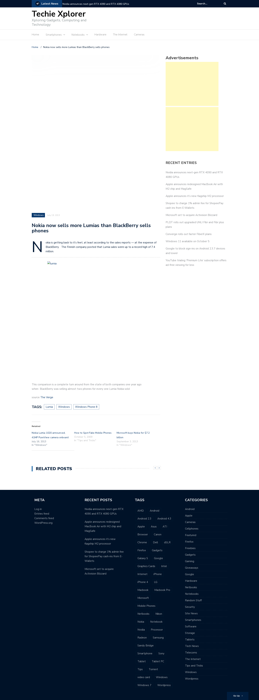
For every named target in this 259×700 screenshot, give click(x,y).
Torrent (153, 669)
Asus (154, 526)
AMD (140, 510)
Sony (161, 653)
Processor (157, 629)
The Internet (120, 34)
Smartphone (144, 653)
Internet (142, 574)
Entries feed (41, 513)
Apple (141, 526)
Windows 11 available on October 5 (187, 241)
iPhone (157, 574)
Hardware (100, 34)
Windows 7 (144, 685)
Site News (191, 613)
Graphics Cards (146, 566)
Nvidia (141, 629)
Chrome (142, 542)
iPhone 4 (142, 582)
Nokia (140, 621)
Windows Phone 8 (86, 407)
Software (190, 626)
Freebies (190, 548)
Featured (190, 535)
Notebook (156, 621)
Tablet (141, 661)
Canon (157, 534)
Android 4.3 (164, 518)
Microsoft (143, 598)
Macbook (142, 590)
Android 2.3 (144, 518)
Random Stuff (193, 600)
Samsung (158, 637)
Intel (164, 566)
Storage (190, 633)
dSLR (167, 542)
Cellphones (191, 528)
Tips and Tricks (194, 665)
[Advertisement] (163, 18)
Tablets (190, 639)
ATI (165, 526)
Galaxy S (142, 558)
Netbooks (143, 614)
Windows (38, 215)
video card (143, 677)
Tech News (192, 646)
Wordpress (164, 685)
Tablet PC (158, 661)
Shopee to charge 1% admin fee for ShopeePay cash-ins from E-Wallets (104, 556)
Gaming (189, 561)
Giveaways (191, 568)
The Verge (46, 397)
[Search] (225, 3)
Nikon (158, 614)
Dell (155, 542)
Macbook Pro (162, 590)
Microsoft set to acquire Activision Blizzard (191, 215)
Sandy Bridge (145, 645)
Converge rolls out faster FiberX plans (189, 234)
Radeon (142, 637)
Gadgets (157, 550)
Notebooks (192, 594)
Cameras (139, 34)
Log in (38, 509)
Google (158, 558)
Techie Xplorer (59, 14)
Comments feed (44, 518)
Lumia (49, 407)
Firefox (141, 550)
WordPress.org (43, 523)
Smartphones (193, 620)
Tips (140, 669)
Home (35, 34)
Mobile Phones (146, 606)
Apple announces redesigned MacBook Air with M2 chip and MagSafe (103, 526)
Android (154, 510)
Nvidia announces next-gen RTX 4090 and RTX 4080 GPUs (96, 4)
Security (190, 607)
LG (155, 582)
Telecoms (191, 652)
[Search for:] (207, 3)
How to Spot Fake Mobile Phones (93, 433)
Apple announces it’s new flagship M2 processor (195, 196)
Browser (142, 534)
